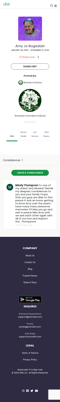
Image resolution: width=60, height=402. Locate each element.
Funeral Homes (30, 275)
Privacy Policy (30, 359)
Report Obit (30, 121)
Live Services (34, 134)
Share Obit (30, 66)
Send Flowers (46, 134)
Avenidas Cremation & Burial (30, 115)
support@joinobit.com (30, 316)
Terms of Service (30, 353)
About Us (30, 255)
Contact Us (30, 262)
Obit (12, 136)
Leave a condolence (30, 172)
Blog (30, 269)
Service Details (23, 134)
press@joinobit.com (30, 326)
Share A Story (30, 282)
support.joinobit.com (30, 336)
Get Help (30, 333)
